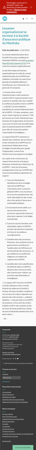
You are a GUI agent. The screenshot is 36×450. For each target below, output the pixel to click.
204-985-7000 (14, 335)
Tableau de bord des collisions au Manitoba (15, 402)
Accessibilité (6, 426)
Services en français (8, 429)
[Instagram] (15, 358)
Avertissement (6, 441)
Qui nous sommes (7, 414)
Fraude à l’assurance (8, 431)
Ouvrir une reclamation (23, 447)
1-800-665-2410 (13, 337)
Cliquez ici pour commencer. (17, 10)
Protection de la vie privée (10, 436)
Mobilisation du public (9, 397)
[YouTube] (18, 358)
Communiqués (6, 392)
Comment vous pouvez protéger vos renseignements (17, 434)
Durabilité (5, 424)
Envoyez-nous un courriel (9, 339)
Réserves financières (8, 421)
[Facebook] (13, 358)
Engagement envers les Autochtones (13, 419)
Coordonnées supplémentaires (11, 354)
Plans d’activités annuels (9, 416)
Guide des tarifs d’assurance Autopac (13, 399)
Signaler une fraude (8, 352)
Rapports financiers (8, 394)
